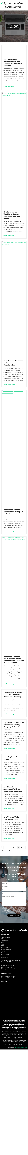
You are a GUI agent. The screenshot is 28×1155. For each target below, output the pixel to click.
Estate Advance (5, 951)
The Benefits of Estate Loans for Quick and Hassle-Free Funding (13, 695)
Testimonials (4, 944)
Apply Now (4, 954)
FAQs (2, 949)
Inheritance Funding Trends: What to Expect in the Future (13, 512)
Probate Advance (6, 952)
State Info (4, 947)
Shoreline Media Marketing (21, 1050)
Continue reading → (9, 86)
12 (9, 851)
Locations (4, 956)
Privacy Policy (5, 958)
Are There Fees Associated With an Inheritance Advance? (13, 789)
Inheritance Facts (6, 942)
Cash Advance (5, 940)
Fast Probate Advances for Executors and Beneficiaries (13, 363)
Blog (2, 945)
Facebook (4, 984)
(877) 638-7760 (14, 7)
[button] (26, 5)
